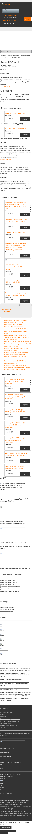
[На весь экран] (10, 831)
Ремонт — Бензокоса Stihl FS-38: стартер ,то (18, 341)
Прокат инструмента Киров (8, 580)
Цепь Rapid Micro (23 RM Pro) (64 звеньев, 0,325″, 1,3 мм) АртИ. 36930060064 (15, 382)
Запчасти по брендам (6, 611)
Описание (7, 86)
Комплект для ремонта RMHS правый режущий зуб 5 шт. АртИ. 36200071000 (15, 397)
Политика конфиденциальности (10, 719)
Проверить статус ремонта (10, 11)
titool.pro (2, 778)
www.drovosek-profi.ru (6, 776)
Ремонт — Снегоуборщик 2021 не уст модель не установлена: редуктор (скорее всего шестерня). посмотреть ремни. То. (17, 367)
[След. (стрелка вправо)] (6, 833)
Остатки (2, 764)
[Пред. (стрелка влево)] (2, 833)
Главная (3, 55)
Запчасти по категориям (7, 609)
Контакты (3, 714)
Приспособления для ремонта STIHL (18, 55)
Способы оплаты (5, 723)
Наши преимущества (6, 712)
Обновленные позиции (7, 607)
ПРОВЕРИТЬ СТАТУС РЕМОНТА (10, 762)
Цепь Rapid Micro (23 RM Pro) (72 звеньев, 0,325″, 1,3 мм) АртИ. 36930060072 (15, 425)
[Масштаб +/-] (14, 831)
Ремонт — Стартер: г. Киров (8, 679)
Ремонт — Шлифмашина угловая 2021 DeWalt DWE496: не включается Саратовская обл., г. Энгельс (16, 322)
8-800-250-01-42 (11, 15)
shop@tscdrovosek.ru (10, 20)
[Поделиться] (6, 831)
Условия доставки (5, 159)
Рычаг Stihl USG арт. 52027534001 (15, 113)
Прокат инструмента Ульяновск (9, 591)
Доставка (3, 727)
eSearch (2, 768)
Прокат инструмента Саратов (8, 587)
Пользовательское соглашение (9, 721)
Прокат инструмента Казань (8, 582)
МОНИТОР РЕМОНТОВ (7, 793)
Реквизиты (3, 716)
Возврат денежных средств (8, 725)
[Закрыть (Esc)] (2, 831)
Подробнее (6, 827)
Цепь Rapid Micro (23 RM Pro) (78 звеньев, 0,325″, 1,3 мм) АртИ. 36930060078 (15, 440)
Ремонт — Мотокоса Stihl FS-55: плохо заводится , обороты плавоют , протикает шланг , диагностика (16, 337)
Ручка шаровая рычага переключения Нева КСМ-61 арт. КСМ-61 (15, 267)
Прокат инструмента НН (7, 584)
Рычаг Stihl (27, 80)
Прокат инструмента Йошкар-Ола (10, 586)
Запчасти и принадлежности (13, 82)
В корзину (25, 119)
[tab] (18, 86)
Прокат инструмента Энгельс (8, 589)
